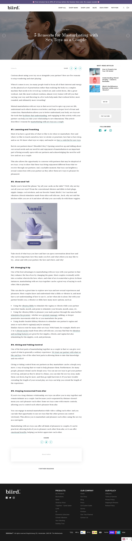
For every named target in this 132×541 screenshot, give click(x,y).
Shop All (62, 8)
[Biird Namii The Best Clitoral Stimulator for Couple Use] (46, 226)
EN (127, 539)
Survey (82, 509)
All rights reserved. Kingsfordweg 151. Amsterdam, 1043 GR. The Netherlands (34, 533)
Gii (56, 512)
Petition (114, 8)
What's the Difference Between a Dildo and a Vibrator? (110, 88)
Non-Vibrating (60, 521)
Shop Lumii (85, 8)
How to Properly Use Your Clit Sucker (109, 70)
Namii (57, 500)
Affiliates (108, 494)
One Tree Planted (86, 515)
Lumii (57, 509)
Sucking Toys (59, 523)
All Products (59, 494)
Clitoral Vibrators (61, 518)
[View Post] (94, 71)
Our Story (104, 8)
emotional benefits (18, 432)
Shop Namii (73, 8)
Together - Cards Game (63, 506)
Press (82, 503)
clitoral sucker (22, 331)
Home (82, 494)
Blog (95, 8)
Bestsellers (59, 497)
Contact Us (84, 518)
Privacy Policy (110, 500)
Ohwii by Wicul (60, 503)
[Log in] (124, 8)
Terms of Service (111, 497)
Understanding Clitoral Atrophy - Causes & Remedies (110, 79)
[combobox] (126, 539)
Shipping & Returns (111, 503)
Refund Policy (110, 506)
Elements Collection (62, 515)
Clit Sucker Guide (86, 506)
